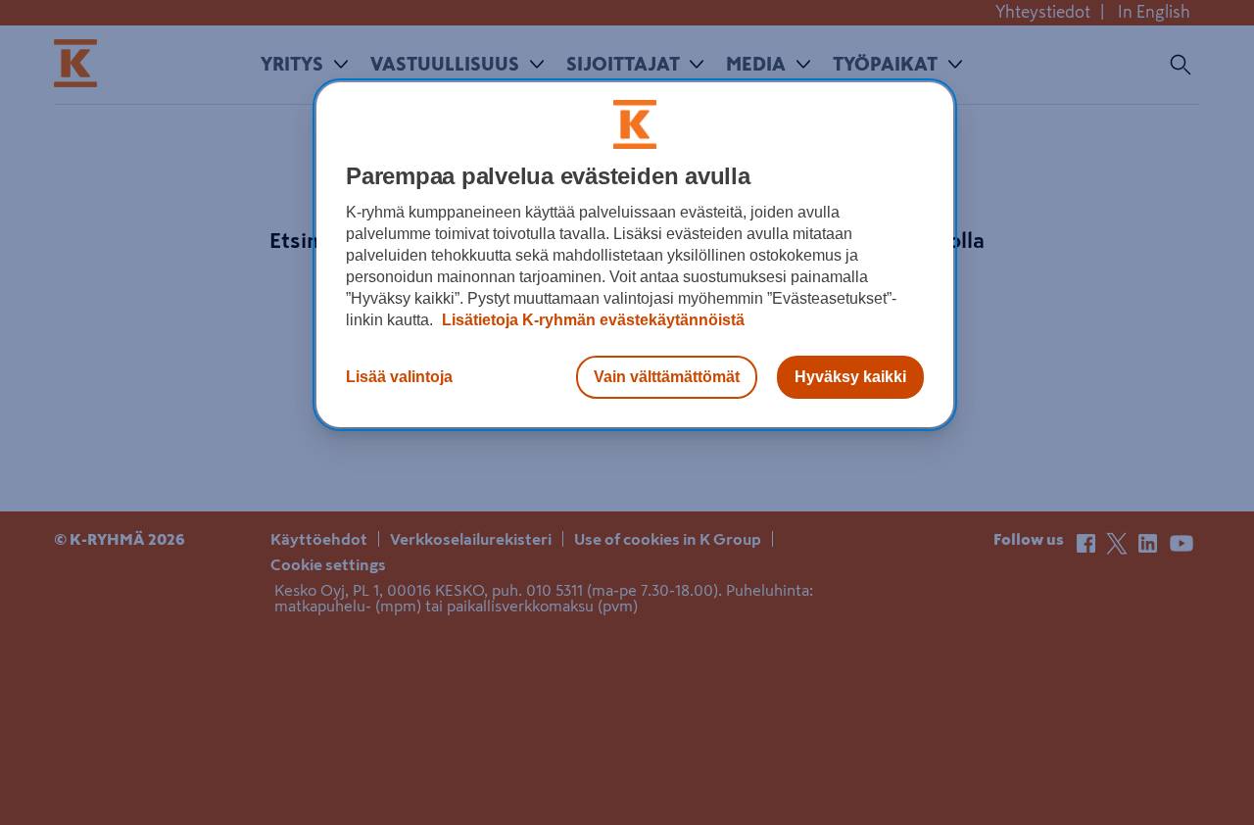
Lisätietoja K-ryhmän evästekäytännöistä (591, 320)
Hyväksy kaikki (850, 376)
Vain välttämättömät (667, 376)
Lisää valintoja (399, 376)
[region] (634, 254)
